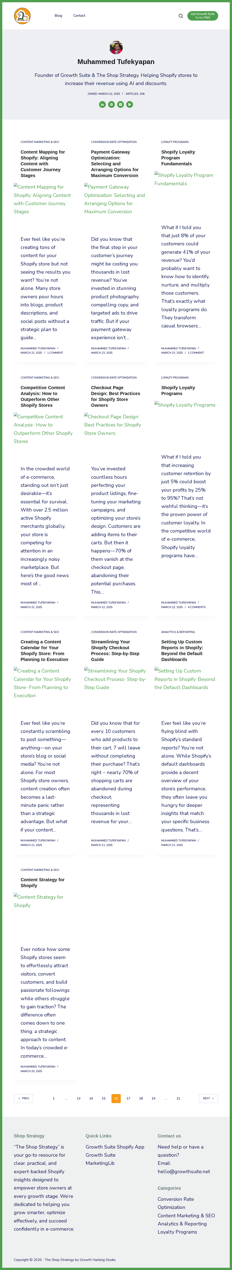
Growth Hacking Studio (98, 1260)
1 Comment (55, 353)
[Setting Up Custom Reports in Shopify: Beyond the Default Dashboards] (186, 690)
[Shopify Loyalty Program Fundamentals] (186, 195)
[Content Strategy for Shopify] (45, 917)
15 (103, 1098)
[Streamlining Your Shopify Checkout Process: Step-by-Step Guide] (116, 690)
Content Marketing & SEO (40, 142)
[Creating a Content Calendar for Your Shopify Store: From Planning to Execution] (45, 690)
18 (141, 1098)
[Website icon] (111, 104)
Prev (25, 1098)
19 (153, 1098)
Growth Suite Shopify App (115, 1147)
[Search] (181, 16)
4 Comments (197, 607)
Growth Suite (101, 1155)
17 (128, 1098)
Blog (58, 15)
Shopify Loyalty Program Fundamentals (178, 157)
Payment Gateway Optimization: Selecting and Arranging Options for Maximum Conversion (115, 163)
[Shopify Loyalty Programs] (186, 424)
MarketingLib (100, 1163)
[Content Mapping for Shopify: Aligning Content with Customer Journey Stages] (45, 206)
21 (178, 1098)
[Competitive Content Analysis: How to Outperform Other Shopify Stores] (45, 436)
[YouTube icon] (129, 104)
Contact (79, 15)
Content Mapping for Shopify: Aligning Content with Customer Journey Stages (43, 163)
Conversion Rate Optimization (114, 142)
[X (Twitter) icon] (120, 104)
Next (206, 1098)
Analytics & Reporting (178, 632)
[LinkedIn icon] (102, 104)
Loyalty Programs (175, 142)
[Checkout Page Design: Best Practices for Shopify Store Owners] (116, 436)
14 (91, 1098)
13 (78, 1098)
